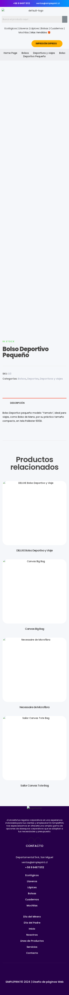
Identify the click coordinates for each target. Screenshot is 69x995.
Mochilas (24, 32)
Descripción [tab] (17, 403)
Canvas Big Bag (34, 629)
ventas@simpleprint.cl (35, 862)
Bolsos (25, 53)
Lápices (34, 28)
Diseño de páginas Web (47, 982)
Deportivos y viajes (44, 53)
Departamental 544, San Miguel (34, 857)
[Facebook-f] (31, 841)
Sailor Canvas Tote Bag (34, 785)
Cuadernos (56, 28)
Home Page (10, 53)
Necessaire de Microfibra (34, 707)
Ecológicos (11, 28)
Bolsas (44, 28)
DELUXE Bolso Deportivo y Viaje (34, 550)
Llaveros (23, 28)
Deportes (33, 378)
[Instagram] (38, 841)
